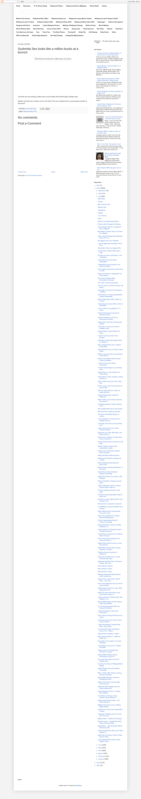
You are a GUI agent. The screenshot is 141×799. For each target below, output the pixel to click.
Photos (66, 29)
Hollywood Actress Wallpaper (76, 6)
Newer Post (22, 172)
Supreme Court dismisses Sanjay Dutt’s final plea (109, 451)
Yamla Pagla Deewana (39, 35)
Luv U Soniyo (102, 215)
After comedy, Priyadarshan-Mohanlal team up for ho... (110, 237)
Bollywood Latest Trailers (25, 22)
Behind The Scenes (23, 18)
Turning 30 (71, 32)
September (102, 190)
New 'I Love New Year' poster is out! (109, 144)
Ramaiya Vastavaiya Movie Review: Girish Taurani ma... (109, 575)
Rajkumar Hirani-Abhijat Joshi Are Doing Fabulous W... (109, 687)
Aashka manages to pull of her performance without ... (108, 318)
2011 (98, 765)
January (101, 759)
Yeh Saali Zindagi (56, 35)
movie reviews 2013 (54, 29)
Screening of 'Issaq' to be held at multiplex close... (108, 327)
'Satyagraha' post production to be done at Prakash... (109, 265)
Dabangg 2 (101, 22)
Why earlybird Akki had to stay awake (110, 409)
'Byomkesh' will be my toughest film (109, 248)
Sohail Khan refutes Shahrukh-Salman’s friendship (108, 472)
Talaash (109, 29)
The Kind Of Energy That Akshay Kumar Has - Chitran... (108, 630)
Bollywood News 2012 (45, 22)
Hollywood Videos (56, 6)
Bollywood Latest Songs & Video (106, 18)
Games (104, 6)
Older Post (84, 172)
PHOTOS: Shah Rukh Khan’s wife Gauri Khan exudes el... (109, 593)
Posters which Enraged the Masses (109, 224)
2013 (98, 188)
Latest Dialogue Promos (51, 25)
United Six (82, 32)
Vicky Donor (104, 32)
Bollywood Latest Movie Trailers (80, 18)
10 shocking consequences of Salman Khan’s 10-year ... (110, 535)
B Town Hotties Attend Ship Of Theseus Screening (107, 521)
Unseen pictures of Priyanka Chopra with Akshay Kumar (109, 530)
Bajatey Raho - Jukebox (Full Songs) (110, 718)
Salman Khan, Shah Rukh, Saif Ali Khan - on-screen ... (109, 580)
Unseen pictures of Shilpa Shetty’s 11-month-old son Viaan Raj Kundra (109, 54)
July (99, 196)
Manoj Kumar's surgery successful (109, 411)
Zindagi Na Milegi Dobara (74, 35)
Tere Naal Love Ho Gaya (24, 32)
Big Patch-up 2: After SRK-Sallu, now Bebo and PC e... (110, 433)
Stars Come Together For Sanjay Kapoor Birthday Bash (108, 516)
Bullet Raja (101, 198)
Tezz (37, 32)
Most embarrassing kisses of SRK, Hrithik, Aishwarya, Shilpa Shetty (108, 79)
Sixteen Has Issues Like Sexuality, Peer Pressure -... (109, 683)
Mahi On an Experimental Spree (108, 221)
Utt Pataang (93, 32)
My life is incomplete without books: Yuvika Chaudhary (109, 359)
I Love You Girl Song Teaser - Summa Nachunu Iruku (114, 117)
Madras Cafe (102, 207)
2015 (98, 185)
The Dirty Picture (59, 32)
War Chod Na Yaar (104, 204)
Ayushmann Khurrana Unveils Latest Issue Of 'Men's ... (110, 621)
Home (18, 6)
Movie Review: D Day (105, 571)
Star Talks (100, 29)
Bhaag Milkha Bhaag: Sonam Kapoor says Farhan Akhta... (110, 602)
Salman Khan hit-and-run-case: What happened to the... (110, 589)
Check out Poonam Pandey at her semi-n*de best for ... (109, 539)
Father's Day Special (115, 22)
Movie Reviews (38, 29)
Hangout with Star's (23, 25)
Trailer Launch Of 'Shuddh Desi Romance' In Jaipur (108, 651)
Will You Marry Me (22, 35)
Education (27, 6)
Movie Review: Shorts (105, 569)
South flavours (88, 29)
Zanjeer (100, 201)
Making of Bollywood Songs (73, 25)
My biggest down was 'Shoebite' (108, 240)
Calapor (100, 213)
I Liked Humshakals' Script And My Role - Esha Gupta (109, 625)
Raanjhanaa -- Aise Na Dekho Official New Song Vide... (110, 726)
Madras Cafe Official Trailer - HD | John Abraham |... (109, 701)
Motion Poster (91, 25)
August (100, 193)
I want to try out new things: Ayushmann (107, 364)
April (100, 750)
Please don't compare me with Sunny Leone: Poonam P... (110, 438)
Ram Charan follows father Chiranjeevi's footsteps (106, 279)
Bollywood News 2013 (63, 22)
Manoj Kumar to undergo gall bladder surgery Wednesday (110, 295)
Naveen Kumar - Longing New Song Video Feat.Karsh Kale (109, 722)
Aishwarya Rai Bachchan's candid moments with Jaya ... (109, 557)
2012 (98, 762)
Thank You (46, 32)
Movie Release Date (23, 29)
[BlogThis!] (43, 109)
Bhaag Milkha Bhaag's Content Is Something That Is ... (109, 678)
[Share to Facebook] (47, 109)
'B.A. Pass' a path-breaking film (108, 283)
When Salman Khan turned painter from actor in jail (109, 512)
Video (114, 32)
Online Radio (94, 6)
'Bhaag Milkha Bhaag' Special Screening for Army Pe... (107, 655)
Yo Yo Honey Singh (40, 6)
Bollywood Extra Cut (59, 18)
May (99, 748)
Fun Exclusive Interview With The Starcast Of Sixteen (109, 607)
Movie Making (104, 25)
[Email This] (41, 109)
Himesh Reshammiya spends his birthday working (108, 314)
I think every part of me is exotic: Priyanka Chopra (108, 429)
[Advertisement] (53, 76)
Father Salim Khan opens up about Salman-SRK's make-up (109, 486)
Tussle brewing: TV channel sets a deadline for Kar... (109, 419)
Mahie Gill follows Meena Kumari (108, 455)
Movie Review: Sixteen (105, 566)
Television (119, 29)
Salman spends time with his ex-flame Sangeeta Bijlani (113, 155)
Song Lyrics (76, 29)
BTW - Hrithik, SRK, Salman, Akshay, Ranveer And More (110, 674)
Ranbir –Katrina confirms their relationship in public (107, 447)
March (100, 753)
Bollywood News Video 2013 (84, 22)
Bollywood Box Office (40, 18)
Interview (36, 25)
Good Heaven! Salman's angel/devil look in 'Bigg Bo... (109, 227)
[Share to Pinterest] (49, 109)
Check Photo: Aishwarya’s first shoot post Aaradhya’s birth (109, 105)
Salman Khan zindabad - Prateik (108, 633)
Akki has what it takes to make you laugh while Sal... (109, 391)
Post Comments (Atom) (34, 175)
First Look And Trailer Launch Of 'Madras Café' (108, 660)
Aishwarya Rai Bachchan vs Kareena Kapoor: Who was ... (110, 562)
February (101, 756)
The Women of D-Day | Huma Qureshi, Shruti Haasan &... (107, 696)
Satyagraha (101, 210)
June (100, 745)
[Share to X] (45, 109)
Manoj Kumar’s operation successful (110, 504)
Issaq (99, 218)
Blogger (79, 785)
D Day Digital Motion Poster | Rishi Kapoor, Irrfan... (109, 740)
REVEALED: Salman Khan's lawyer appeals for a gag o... (109, 548)
